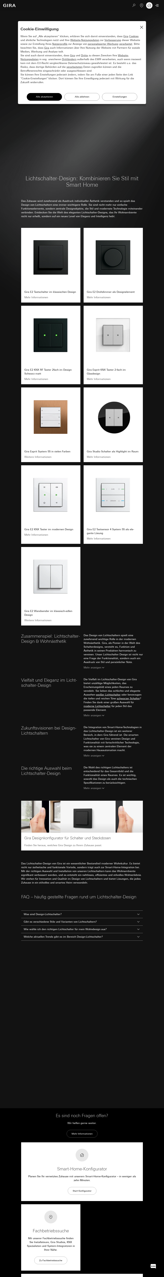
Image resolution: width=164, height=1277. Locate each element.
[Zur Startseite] (9, 5)
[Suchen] (134, 5)
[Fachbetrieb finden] (141, 5)
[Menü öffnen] (157, 5)
